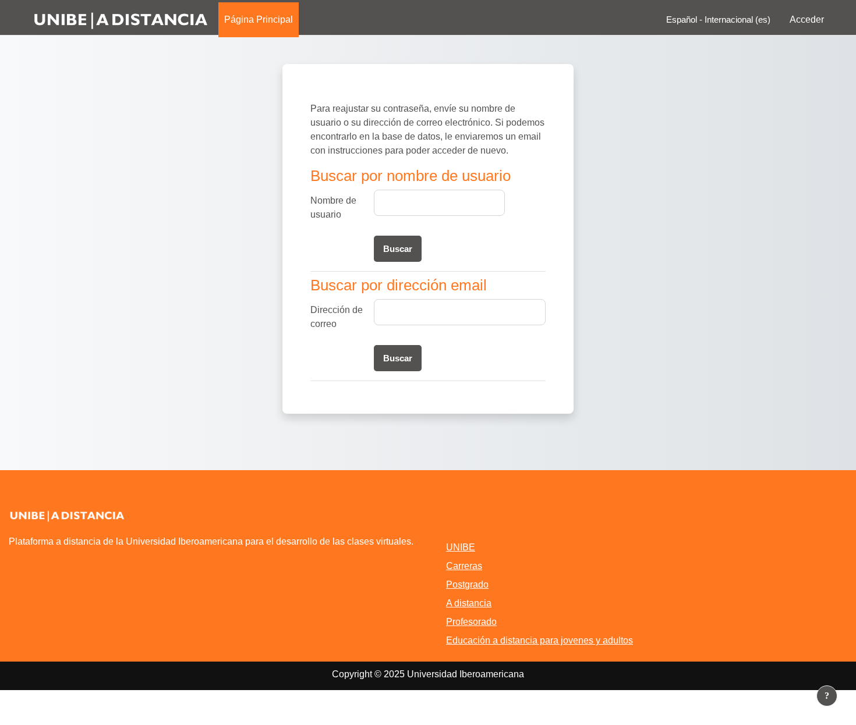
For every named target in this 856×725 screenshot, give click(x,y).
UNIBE (460, 547)
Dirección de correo (336, 317)
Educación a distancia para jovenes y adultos (539, 640)
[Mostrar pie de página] (826, 695)
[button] (715, 19)
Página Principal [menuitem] (258, 19)
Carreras (464, 566)
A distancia (468, 603)
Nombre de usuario (333, 207)
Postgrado (467, 584)
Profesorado (471, 622)
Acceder (807, 19)
